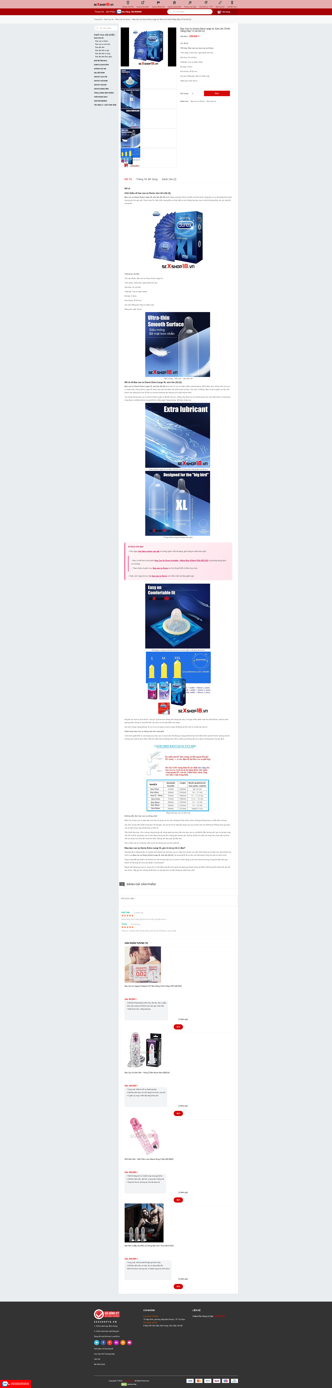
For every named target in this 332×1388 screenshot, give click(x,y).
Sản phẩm (110, 12)
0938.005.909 (219, 1316)
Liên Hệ (97, 1359)
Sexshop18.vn (128, 1381)
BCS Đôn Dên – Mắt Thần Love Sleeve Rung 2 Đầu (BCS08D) (149, 1159)
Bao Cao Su (109, 19)
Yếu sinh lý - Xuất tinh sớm (105, 105)
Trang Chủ (99, 12)
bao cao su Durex (206, 48)
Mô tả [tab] (128, 179)
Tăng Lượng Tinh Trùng (104, 93)
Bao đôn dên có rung (102, 53)
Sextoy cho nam (101, 81)
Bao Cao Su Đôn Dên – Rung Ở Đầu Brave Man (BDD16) (147, 1073)
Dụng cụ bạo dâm (101, 65)
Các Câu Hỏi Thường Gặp (104, 1354)
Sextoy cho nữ (100, 85)
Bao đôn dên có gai (102, 50)
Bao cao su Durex (123, 19)
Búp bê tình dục (100, 61)
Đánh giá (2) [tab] (169, 179)
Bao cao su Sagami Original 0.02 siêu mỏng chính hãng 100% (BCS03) (153, 986)
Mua (217, 93)
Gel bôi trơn (99, 73)
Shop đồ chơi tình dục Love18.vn (107, 1336)
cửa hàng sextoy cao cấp (148, 551)
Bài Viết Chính (99, 1364)
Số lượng (184, 93)
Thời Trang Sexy (101, 97)
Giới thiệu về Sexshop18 (103, 1349)
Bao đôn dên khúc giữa (103, 57)
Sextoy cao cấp (100, 77)
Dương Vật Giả (100, 69)
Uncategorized (100, 101)
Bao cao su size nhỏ (102, 44)
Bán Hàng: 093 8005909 (131, 12)
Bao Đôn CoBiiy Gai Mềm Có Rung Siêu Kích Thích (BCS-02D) (149, 1246)
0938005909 (19, 1384)
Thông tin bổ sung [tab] (146, 179)
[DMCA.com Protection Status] (129, 1384)
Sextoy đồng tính (101, 89)
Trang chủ (98, 19)
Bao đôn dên (99, 47)
